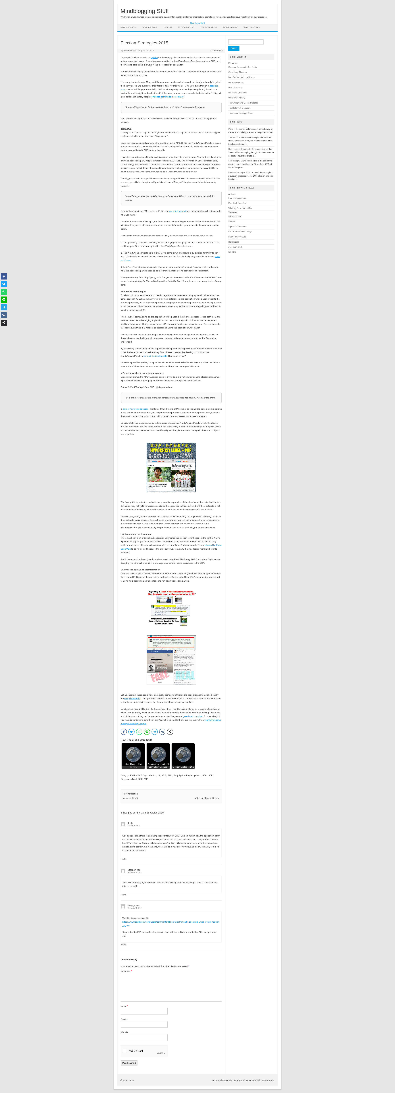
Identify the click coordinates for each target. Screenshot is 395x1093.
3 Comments (216, 50)
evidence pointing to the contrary (167, 96)
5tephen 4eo (130, 50)
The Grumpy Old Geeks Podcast (243, 103)
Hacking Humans (236, 82)
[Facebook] (124, 732)
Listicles (167, 28)
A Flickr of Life (234, 216)
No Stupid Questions (237, 92)
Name (124, 1006)
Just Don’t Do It (235, 247)
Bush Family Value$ (237, 237)
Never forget (130, 798)
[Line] (147, 732)
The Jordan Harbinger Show (240, 113)
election (152, 775)
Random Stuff (251, 28)
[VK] (162, 732)
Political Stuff (209, 28)
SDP (210, 775)
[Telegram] (155, 732)
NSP (164, 775)
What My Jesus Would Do (240, 208)
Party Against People (183, 775)
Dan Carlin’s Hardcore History (241, 77)
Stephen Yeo (134, 869)
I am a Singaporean (237, 198)
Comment (126, 971)
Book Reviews (150, 28)
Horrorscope (233, 242)
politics (197, 775)
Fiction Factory (186, 28)
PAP (170, 775)
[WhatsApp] (139, 732)
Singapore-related (129, 779)
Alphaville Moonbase (237, 226)
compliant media (132, 698)
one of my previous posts (135, 409)
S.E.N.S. (232, 252)
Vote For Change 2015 (207, 798)
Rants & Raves (230, 28)
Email (124, 1019)
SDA (204, 775)
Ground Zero (127, 28)
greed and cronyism (192, 716)
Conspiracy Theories (237, 72)
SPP (140, 779)
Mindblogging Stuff (145, 11)
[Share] (170, 732)
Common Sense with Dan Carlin (242, 67)
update (154, 57)
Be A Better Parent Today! (240, 232)
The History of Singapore (239, 108)
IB (159, 775)
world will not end (177, 211)
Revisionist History (236, 98)
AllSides (232, 221)
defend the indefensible (155, 356)
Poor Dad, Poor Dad (237, 203)
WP (146, 779)
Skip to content (197, 23)
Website (125, 1032)
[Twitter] (131, 732)
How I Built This (235, 87)
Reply (123, 859)
